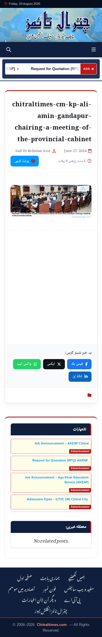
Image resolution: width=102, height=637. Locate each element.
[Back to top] (10, 631)
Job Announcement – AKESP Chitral (61, 443)
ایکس (51, 364)
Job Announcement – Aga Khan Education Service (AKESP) (57, 480)
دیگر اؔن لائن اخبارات (39, 599)
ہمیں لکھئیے (76, 577)
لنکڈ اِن (77, 376)
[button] (94, 49)
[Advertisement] (51, 287)
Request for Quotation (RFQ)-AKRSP (58, 69)
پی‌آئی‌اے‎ (72, 599)
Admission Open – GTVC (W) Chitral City (58, 499)
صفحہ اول (24, 577)
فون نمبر (49, 588)
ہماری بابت (50, 577)
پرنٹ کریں (21, 161)
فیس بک (77, 364)
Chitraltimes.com (52, 625)
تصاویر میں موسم (21, 588)
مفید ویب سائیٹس (79, 588)
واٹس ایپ (24, 364)
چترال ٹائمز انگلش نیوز (51, 610)
